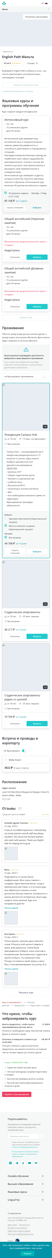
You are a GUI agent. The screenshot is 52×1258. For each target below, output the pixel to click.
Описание (15, 257)
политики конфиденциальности (25, 1147)
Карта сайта (12, 1225)
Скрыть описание (15, 207)
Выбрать (37, 257)
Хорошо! (27, 1253)
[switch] (26, 376)
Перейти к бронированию (16, 1094)
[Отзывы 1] (11, 853)
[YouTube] (29, 1163)
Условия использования (17, 1228)
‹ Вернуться (7, 51)
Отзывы (32, 63)
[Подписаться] (40, 1136)
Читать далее (11, 907)
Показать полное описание (26, 85)
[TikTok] (23, 1163)
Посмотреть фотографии (36, 17)
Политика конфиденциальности (20, 1234)
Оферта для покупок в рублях (19, 1231)
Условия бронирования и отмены (17, 91)
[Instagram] (10, 1163)
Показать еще (26, 317)
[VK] (36, 1163)
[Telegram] (16, 1163)
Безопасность (24, 1225)
